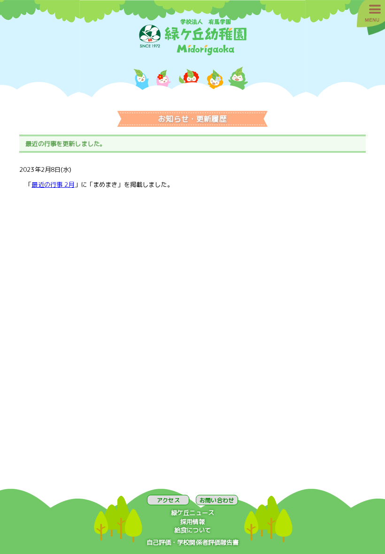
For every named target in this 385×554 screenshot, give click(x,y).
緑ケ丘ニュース (192, 512)
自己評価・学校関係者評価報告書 (192, 542)
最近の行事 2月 (52, 184)
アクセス (168, 500)
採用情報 (192, 521)
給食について (192, 530)
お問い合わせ (217, 500)
